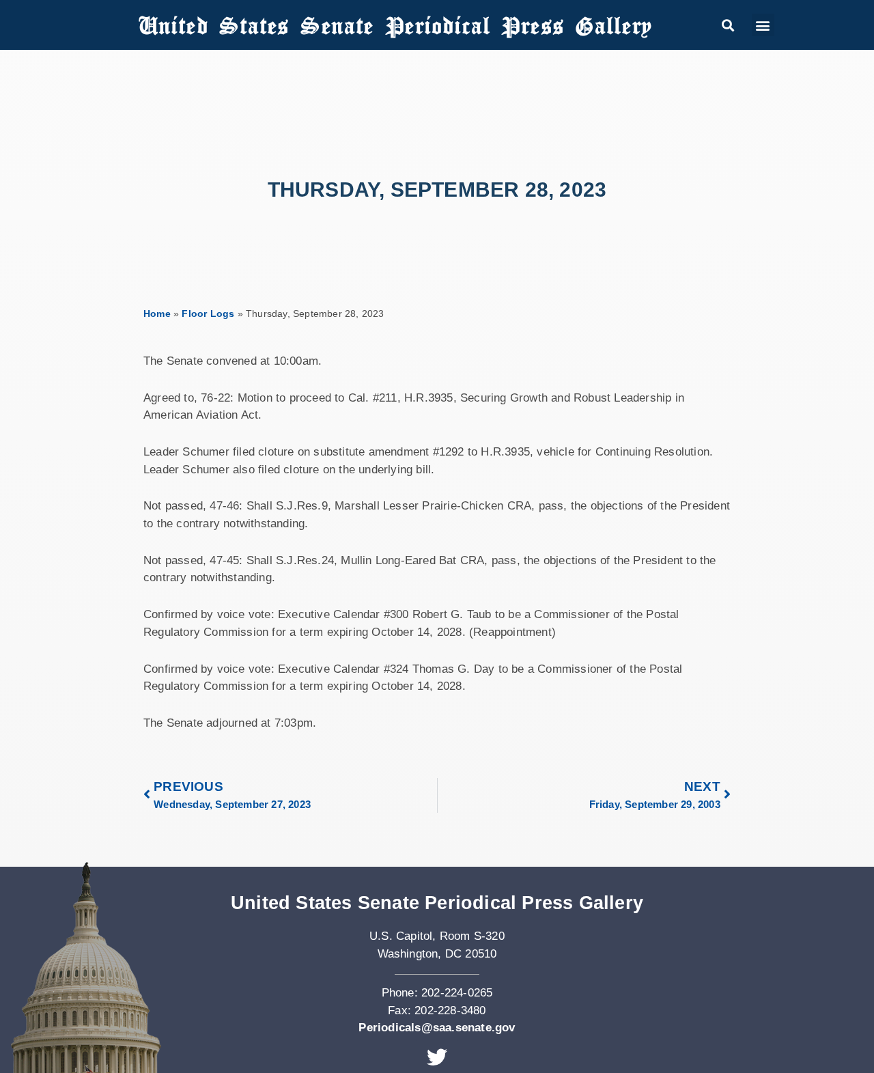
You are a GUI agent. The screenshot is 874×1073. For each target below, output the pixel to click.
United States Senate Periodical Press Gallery (395, 25)
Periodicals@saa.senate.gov (436, 1027)
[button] (727, 25)
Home (157, 313)
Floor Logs (208, 313)
